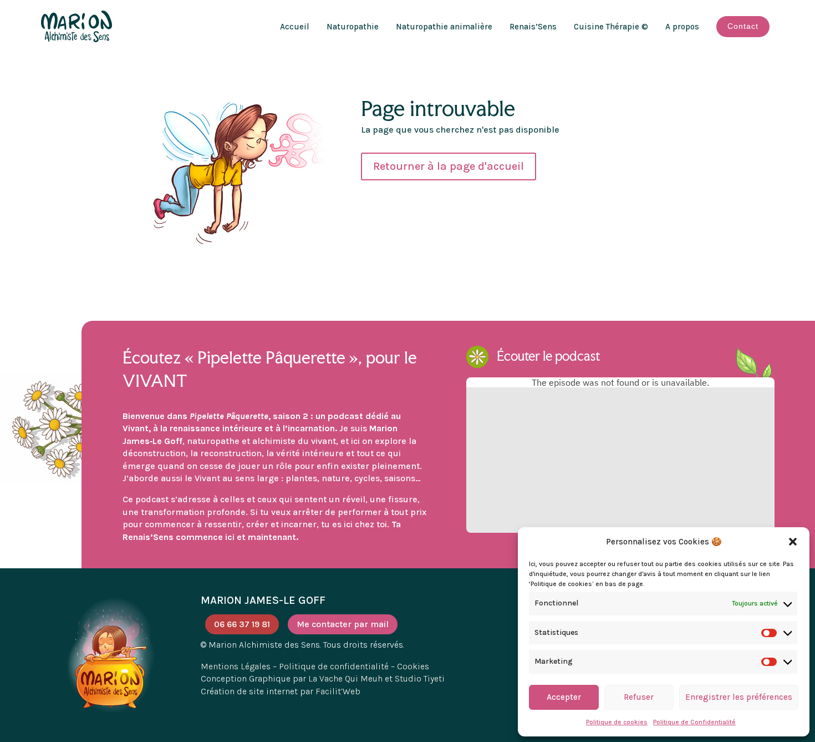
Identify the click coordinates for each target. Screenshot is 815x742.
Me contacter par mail (343, 624)
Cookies (413, 666)
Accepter (564, 697)
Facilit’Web (337, 691)
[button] (792, 541)
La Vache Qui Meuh (345, 678)
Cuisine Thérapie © (611, 27)
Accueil (294, 27)
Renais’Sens (533, 27)
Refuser (639, 697)
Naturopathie (353, 27)
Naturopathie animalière (444, 27)
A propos (682, 27)
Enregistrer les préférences (738, 697)
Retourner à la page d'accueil (448, 166)
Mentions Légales (236, 666)
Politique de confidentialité (334, 666)
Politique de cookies (617, 722)
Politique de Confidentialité (694, 722)
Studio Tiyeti (420, 678)
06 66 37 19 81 (242, 624)
